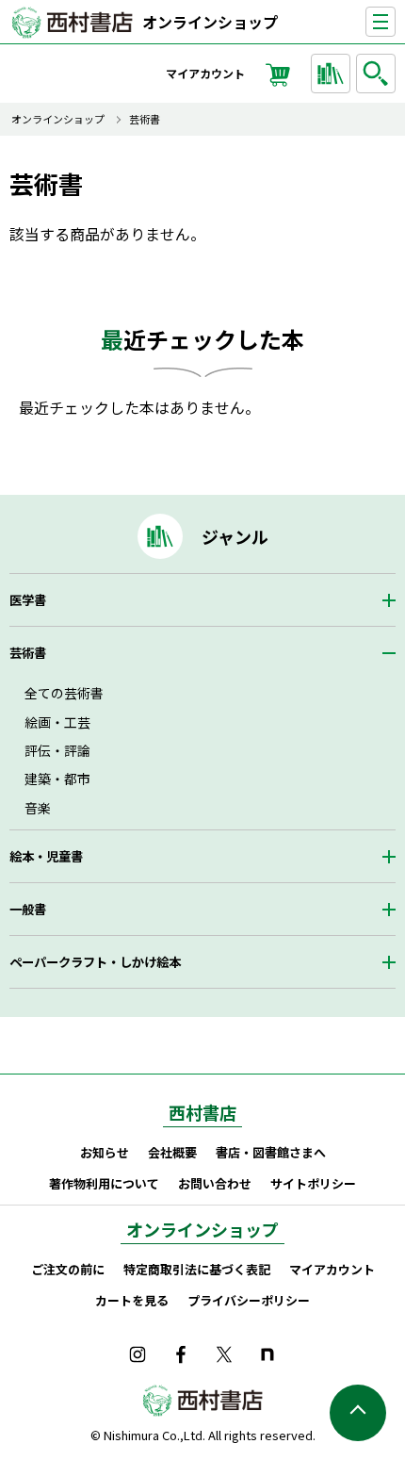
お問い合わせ (214, 1183)
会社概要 (172, 1152)
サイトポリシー (313, 1183)
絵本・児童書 (46, 856)
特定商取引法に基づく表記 (196, 1269)
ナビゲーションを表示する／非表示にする (395, 22)
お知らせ (104, 1152)
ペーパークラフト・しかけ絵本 (95, 962)
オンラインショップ (210, 21)
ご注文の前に (68, 1269)
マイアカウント (205, 73)
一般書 (27, 909)
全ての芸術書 (64, 692)
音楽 (37, 807)
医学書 (27, 600)
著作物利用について (104, 1183)
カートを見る (132, 1300)
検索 (376, 73)
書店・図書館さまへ (271, 1152)
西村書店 (202, 1112)
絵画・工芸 (57, 722)
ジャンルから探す (330, 73)
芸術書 (144, 119)
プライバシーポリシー (248, 1300)
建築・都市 (57, 778)
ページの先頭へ (358, 1413)
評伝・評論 (57, 750)
